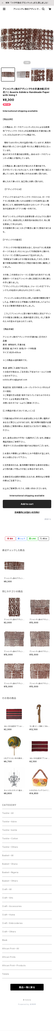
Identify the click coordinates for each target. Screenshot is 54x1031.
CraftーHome (8, 914)
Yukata (5, 974)
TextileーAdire (9, 821)
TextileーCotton (10, 838)
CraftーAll (7, 889)
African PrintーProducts (14, 965)
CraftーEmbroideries (12, 923)
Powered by (24, 1004)
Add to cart (27, 504)
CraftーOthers (9, 931)
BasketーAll (8, 855)
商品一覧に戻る (27, 987)
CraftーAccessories (12, 906)
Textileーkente (9, 830)
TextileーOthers (10, 847)
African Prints (9, 957)
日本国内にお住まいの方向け (27, 512)
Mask (4, 940)
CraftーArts (7, 898)
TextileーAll (8, 813)
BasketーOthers (10, 881)
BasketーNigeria (10, 872)
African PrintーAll (10, 948)
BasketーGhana (10, 864)
